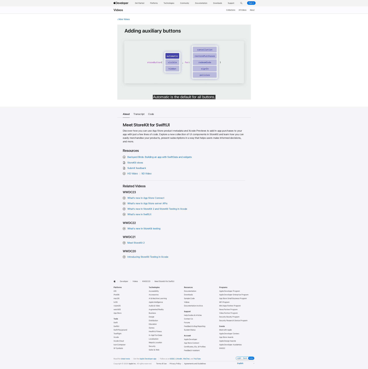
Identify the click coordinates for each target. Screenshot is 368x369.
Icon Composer (119, 345)
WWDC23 (146, 281)
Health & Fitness (155, 332)
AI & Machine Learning (158, 298)
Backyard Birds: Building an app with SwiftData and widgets (159, 157)
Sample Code (189, 298)
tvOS (116, 302)
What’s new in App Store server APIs (147, 203)
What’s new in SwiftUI (139, 214)
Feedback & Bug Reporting (194, 326)
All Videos (242, 10)
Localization (153, 339)
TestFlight (117, 334)
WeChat (186, 359)
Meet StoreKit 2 (135, 242)
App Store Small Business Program (233, 298)
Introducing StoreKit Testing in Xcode (147, 256)
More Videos (124, 19)
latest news (125, 359)
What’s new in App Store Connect (145, 197)
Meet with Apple (225, 330)
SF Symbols (118, 348)
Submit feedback (136, 168)
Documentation (190, 291)
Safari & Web (154, 350)
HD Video (132, 173)
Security (152, 346)
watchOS (117, 310)
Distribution (153, 321)
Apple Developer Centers (229, 334)
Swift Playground (120, 330)
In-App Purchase (155, 335)
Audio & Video (154, 306)
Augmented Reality (156, 310)
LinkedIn (178, 359)
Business (152, 313)
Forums (187, 323)
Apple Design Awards (227, 341)
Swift (115, 323)
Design (151, 317)
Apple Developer (190, 339)
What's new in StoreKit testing (143, 228)
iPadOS (116, 295)
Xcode (116, 337)
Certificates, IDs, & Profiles (195, 347)
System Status (189, 330)
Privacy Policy (175, 364)
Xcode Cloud (119, 341)
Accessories (154, 295)
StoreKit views (135, 162)
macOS (116, 298)
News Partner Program (228, 310)
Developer (124, 281)
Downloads (188, 295)
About (252, 10)
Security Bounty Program (229, 317)
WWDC (222, 348)
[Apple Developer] (121, 3)
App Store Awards (226, 337)
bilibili (172, 359)
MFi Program (224, 302)
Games (151, 328)
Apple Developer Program (229, 291)
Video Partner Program (228, 313)
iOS (115, 291)
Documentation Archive (193, 306)
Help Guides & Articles (193, 315)
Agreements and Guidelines (195, 364)
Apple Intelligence (156, 302)
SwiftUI (116, 326)
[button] (241, 3)
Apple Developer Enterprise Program (233, 295)
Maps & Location (155, 343)
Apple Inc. (132, 364)
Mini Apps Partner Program (230, 306)
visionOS (117, 306)
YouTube (197, 359)
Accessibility (154, 291)
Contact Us (188, 319)
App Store (117, 313)
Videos (118, 10)
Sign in (251, 3)
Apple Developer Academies (230, 345)
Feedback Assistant (192, 350)
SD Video (146, 173)
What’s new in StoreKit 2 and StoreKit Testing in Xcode (157, 208)
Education (153, 324)
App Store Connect (191, 343)
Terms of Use (161, 364)
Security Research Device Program (233, 321)
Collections (230, 10)
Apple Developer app (148, 359)
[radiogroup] (245, 358)
